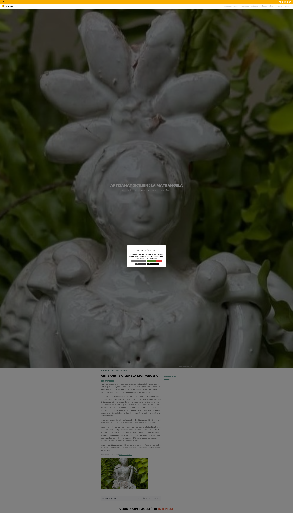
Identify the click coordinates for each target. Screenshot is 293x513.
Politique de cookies (153, 264)
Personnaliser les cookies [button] (138, 261)
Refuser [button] (159, 261)
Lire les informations (140, 264)
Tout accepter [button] (151, 261)
